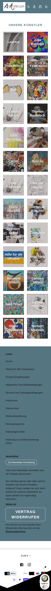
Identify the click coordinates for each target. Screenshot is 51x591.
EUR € (24, 556)
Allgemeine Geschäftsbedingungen (24, 384)
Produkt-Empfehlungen (18, 377)
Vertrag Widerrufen (25, 514)
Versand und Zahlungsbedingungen (24, 392)
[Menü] (46, 6)
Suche (9, 361)
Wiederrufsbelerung (16, 531)
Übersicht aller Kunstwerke (20, 369)
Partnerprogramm (15, 424)
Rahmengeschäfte (15, 431)
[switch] (44, 586)
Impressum (12, 400)
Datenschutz (12, 408)
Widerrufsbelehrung (16, 416)
